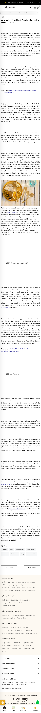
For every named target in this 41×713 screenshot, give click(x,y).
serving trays (21, 587)
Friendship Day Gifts (8, 605)
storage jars (16, 582)
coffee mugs (6, 582)
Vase (32, 642)
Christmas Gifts (25, 600)
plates (13, 587)
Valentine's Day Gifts (9, 627)
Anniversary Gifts (19, 615)
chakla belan (31, 587)
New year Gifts (7, 603)
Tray (3, 645)
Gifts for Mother (7, 630)
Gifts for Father (23, 627)
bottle (24, 590)
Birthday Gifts (7, 615)
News (5, 13)
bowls (11, 590)
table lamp (5, 585)
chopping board (16, 585)
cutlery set (5, 587)
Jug (23, 645)
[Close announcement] (39, 2)
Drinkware (14, 648)
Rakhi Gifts (5, 600)
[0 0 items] (38, 8)
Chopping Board (29, 648)
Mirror (4, 651)
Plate (9, 642)
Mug (3, 642)
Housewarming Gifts (9, 618)
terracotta (5, 648)
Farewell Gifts (21, 618)
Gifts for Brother (7, 633)
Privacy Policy (16, 703)
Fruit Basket (16, 642)
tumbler (17, 590)
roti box (5, 590)
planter (28, 645)
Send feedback (32, 695)
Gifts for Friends (31, 633)
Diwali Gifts (15, 600)
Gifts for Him (19, 630)
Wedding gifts (31, 615)
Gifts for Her (29, 630)
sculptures (27, 585)
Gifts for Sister (20, 633)
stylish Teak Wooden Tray (17, 509)
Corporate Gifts (19, 603)
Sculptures (25, 642)
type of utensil (12, 212)
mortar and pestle (28, 582)
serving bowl (5, 307)
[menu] (2, 8)
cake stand (31, 590)
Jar (20, 648)
